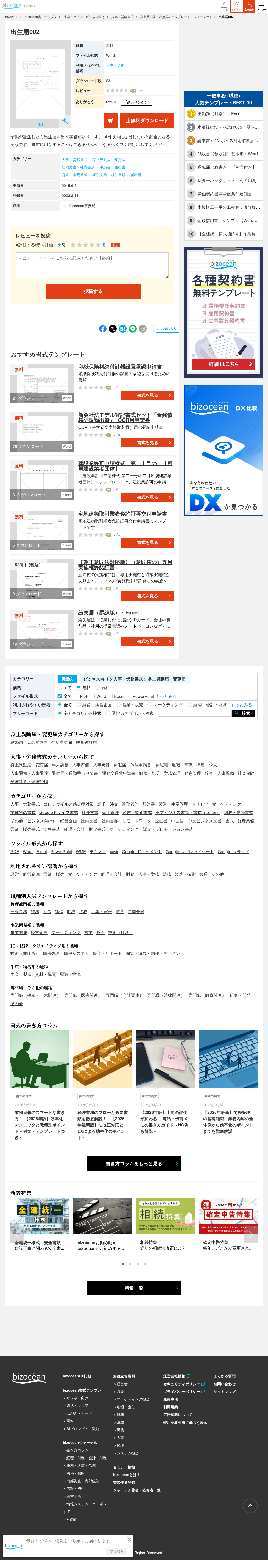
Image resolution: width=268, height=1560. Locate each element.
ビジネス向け (96, 16)
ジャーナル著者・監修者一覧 (137, 1490)
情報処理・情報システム (66, 953)
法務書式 (51, 829)
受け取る (117, 1551)
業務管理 (130, 804)
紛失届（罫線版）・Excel (108, 612)
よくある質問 (225, 1376)
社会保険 (246, 773)
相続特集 (148, 1242)
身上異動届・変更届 (108, 159)
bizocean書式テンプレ (41, 16)
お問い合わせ (225, 1383)
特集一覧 (134, 1288)
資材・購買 (45, 974)
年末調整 (60, 765)
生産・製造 (20, 974)
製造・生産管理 (173, 804)
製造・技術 (185, 874)
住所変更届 (61, 742)
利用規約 (170, 1406)
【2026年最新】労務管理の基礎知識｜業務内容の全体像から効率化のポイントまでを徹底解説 (228, 1121)
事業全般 (136, 911)
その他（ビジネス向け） (33, 821)
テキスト (98, 852)
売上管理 (110, 812)
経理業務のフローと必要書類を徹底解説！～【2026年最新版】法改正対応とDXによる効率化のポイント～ (102, 1124)
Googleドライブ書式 (58, 812)
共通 (203, 874)
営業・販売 (53, 874)
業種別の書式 (23, 812)
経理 (59, 911)
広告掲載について (178, 1414)
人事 (47, 911)
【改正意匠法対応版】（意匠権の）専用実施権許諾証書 (125, 564)
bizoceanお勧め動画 (96, 1242)
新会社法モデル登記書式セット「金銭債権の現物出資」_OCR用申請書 (125, 417)
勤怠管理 (192, 773)
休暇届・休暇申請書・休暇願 (141, 765)
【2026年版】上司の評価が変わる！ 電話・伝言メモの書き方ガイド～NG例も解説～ (164, 1121)
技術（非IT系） (24, 953)
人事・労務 (115, 65)
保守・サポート (107, 953)
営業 (88, 932)
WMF (81, 852)
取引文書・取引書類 (108, 174)
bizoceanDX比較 (77, 1376)
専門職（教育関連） (207, 995)
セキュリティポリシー (182, 1383)
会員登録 (249, 9)
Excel (41, 852)
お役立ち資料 (124, 1376)
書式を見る (147, 395)
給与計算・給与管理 (29, 781)
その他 (217, 874)
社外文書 (90, 812)
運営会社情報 (175, 1376)
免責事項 (170, 1399)
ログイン (236, 9)
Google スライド (233, 852)
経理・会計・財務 (118, 874)
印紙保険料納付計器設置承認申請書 (120, 366)
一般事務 (18, 911)
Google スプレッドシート (190, 852)
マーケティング (226, 804)
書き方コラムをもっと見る (134, 1163)
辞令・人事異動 (219, 773)
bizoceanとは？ (126, 1474)
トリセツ (200, 804)
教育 (120, 911)
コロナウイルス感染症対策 (68, 804)
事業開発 (18, 932)
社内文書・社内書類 (78, 166)
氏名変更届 (37, 742)
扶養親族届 (86, 742)
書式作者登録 (124, 1482)
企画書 (161, 821)
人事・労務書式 (123, 16)
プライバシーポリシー (182, 1391)
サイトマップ (225, 1391)
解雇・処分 (149, 773)
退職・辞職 (182, 765)
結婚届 (16, 742)
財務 (71, 911)
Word (28, 852)
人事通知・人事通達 (29, 773)
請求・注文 (107, 804)
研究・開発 (240, 995)
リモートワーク (136, 821)
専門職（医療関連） (83, 995)
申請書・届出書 (112, 166)
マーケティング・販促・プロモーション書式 (151, 829)
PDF (14, 852)
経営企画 (68, 821)
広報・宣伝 (101, 911)
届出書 (135, 174)
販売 (100, 932)
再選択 (67, 679)
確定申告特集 (215, 1242)
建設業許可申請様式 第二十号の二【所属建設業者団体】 (125, 465)
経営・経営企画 (25, 874)
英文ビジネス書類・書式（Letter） (187, 812)
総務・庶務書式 (238, 812)
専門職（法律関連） (166, 995)
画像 (114, 852)
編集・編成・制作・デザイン (153, 953)
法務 (167, 874)
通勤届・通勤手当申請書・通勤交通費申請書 (94, 773)
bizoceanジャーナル (80, 1442)
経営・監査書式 (137, 812)
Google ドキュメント (142, 852)
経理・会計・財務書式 (85, 829)
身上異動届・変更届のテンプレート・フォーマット (176, 16)
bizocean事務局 (82, 205)
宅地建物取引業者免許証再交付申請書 (122, 513)
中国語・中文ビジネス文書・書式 (202, 821)
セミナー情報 (124, 1467)
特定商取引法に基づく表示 (185, 1422)
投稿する (93, 291)
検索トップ (72, 16)
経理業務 (246, 821)
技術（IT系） (120, 932)
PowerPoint (61, 852)
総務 (35, 911)
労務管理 (172, 773)
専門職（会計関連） (124, 995)
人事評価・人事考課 (91, 765)
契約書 (148, 804)
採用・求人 (206, 765)
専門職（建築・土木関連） (35, 995)
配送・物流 (70, 974)
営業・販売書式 (74, 174)
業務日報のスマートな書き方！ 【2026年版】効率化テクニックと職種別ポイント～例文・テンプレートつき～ (40, 1124)
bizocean (12, 16)
